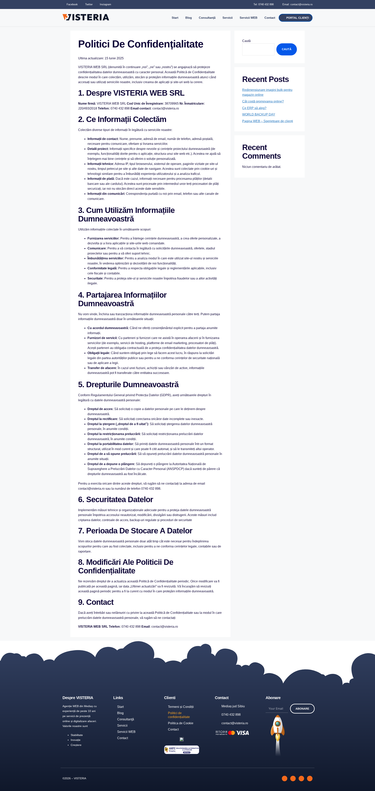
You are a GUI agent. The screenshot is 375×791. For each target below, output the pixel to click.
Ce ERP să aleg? (254, 108)
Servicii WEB (248, 17)
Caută (246, 41)
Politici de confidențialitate (179, 715)
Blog (188, 17)
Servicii (227, 17)
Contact (269, 17)
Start (175, 17)
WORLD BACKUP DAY (258, 114)
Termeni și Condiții (181, 706)
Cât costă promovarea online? (263, 101)
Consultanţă (207, 17)
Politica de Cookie (180, 723)
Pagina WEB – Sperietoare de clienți (267, 121)
